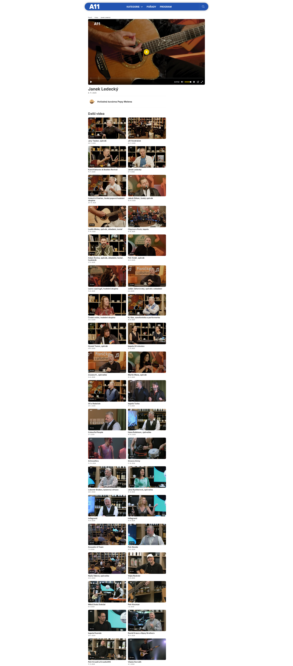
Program (166, 6)
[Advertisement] (188, 123)
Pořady (151, 6)
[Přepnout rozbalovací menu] (142, 7)
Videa (96, 17)
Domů (90, 17)
